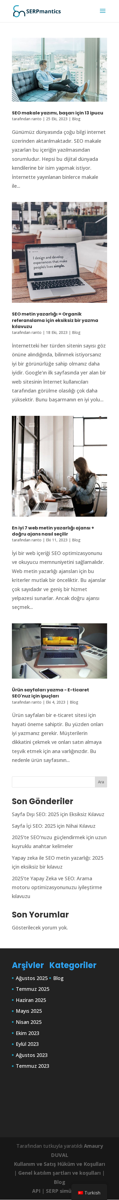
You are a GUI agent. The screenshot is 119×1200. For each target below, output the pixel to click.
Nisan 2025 (29, 1022)
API (36, 1191)
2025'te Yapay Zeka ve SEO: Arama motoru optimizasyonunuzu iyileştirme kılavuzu (57, 887)
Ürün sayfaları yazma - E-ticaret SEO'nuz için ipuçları (50, 693)
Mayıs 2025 (29, 1011)
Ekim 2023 (27, 1033)
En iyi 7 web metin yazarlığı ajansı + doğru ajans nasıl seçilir (53, 531)
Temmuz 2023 (32, 1065)
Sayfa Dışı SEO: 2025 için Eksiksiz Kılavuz (58, 814)
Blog (76, 118)
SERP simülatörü (66, 1191)
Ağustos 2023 (32, 1055)
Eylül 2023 (27, 1044)
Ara (101, 781)
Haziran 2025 (31, 1000)
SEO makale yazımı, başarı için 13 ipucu (57, 113)
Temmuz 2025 (32, 989)
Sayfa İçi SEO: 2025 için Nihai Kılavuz (53, 825)
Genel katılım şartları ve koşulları (59, 1172)
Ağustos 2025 (32, 978)
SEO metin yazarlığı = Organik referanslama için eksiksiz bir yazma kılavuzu (55, 320)
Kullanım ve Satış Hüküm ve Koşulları (59, 1164)
